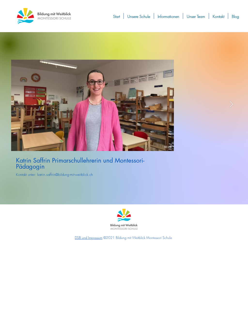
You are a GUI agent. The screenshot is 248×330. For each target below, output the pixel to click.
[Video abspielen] (92, 105)
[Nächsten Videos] (231, 104)
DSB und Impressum (88, 237)
